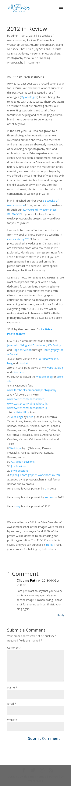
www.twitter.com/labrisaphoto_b (27, 403)
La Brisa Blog (20, 412)
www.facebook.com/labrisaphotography (31, 390)
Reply (60, 615)
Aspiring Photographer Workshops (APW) (34, 475)
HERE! (49, 544)
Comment (14, 647)
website (53, 359)
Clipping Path (27, 580)
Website (12, 720)
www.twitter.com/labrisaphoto (25, 399)
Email (11, 703)
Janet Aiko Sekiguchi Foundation (26, 345)
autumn (49, 497)
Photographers (51, 53)
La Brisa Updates (17, 53)
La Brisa (56, 49)
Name (12, 687)
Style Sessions (19, 470)
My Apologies (29, 97)
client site (24, 363)
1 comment (33, 62)
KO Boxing (54, 345)
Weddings (17, 417)
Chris (30, 417)
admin (14, 35)
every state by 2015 (19, 239)
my (18, 506)
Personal (35, 53)
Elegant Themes (34, 776)
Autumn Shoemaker (42, 44)
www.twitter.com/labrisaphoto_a (27, 408)
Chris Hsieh (26, 49)
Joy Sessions (42, 49)
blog (9, 363)
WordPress (35, 781)
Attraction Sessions (23, 461)
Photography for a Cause (22, 58)
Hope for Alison (22, 350)
